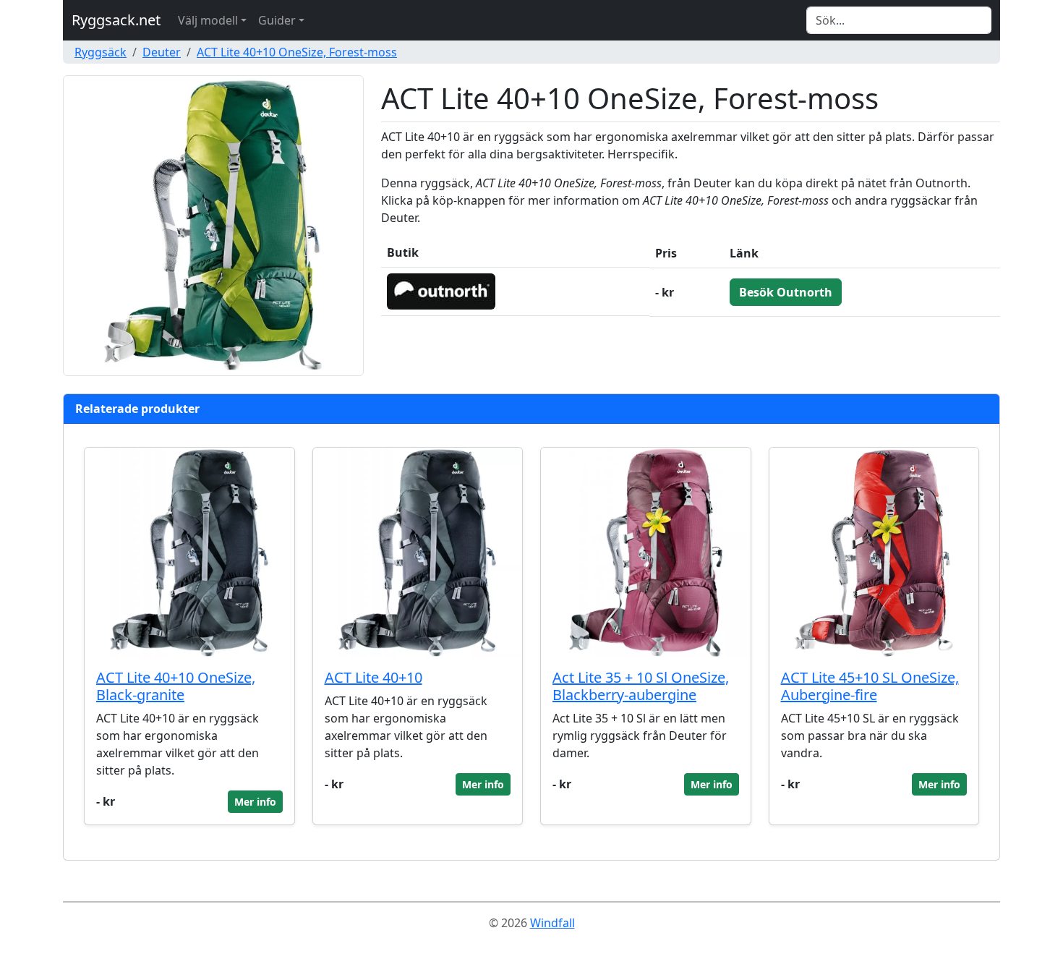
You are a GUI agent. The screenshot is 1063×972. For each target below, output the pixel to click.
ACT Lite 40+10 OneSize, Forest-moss (297, 52)
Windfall (552, 923)
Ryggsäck (100, 52)
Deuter (161, 52)
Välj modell (208, 20)
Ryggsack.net (116, 20)
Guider (277, 20)
